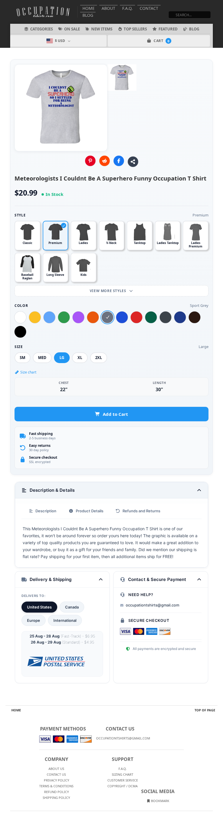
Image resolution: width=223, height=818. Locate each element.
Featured (168, 29)
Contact (149, 8)
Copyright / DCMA (122, 786)
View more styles (108, 290)
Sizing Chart (122, 774)
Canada (72, 607)
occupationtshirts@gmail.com (152, 605)
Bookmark (159, 801)
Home (88, 8)
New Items (101, 29)
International (64, 620)
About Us (56, 768)
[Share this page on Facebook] (119, 161)
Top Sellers (135, 29)
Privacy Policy (56, 780)
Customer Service (122, 780)
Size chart (28, 372)
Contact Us (56, 774)
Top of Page (205, 710)
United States (39, 607)
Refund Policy (56, 792)
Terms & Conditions (56, 786)
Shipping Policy (56, 797)
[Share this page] (133, 161)
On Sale (72, 29)
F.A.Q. (127, 8)
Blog (87, 15)
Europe (33, 620)
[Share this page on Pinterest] (90, 161)
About (108, 8)
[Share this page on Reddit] (104, 161)
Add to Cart (115, 414)
